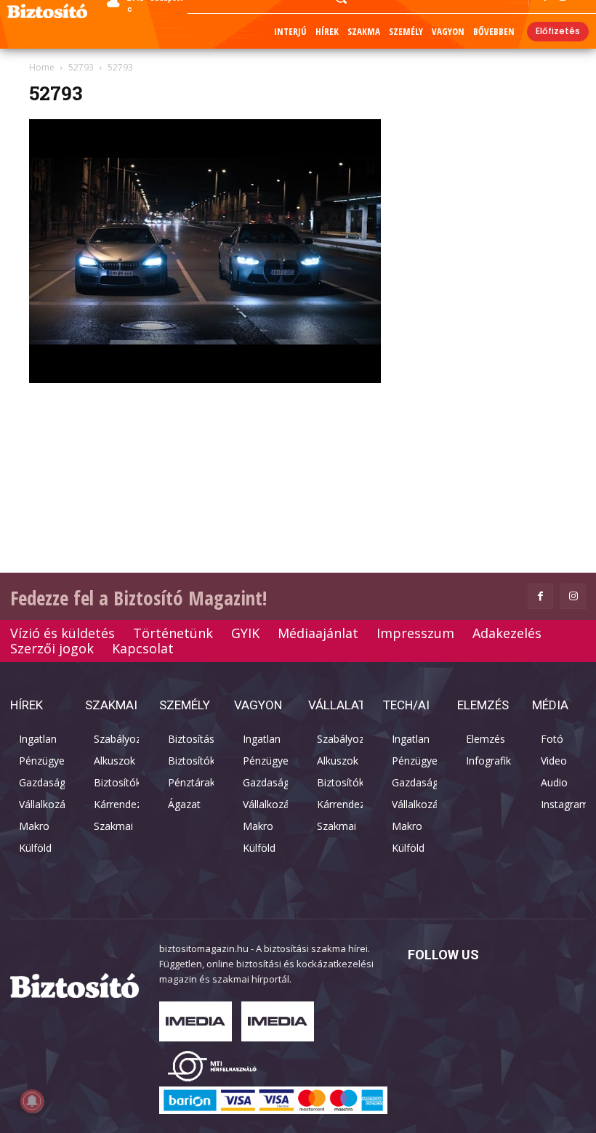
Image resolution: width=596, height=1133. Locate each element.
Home (42, 67)
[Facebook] (540, 596)
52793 (81, 67)
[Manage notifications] (32, 1101)
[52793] (205, 379)
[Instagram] (573, 596)
